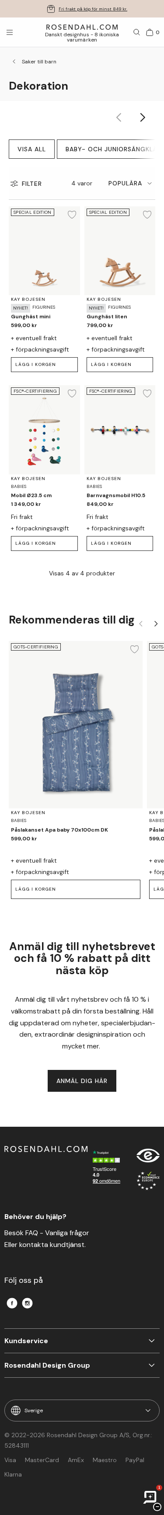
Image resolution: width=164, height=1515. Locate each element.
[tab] (131, 183)
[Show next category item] (143, 117)
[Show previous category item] (119, 117)
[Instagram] (27, 1303)
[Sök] (137, 32)
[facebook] (12, 1303)
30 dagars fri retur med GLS (92, 9)
